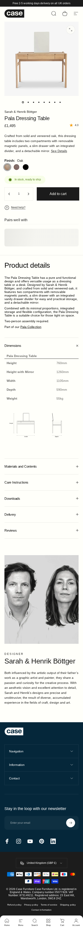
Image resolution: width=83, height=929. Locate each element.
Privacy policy (31, 905)
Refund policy (14, 905)
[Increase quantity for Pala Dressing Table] (28, 193)
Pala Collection (30, 327)
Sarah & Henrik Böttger (20, 111)
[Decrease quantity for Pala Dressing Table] (9, 193)
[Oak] (7, 167)
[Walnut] (16, 167)
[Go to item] (23, 102)
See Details (59, 151)
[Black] (26, 167)
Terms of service (49, 905)
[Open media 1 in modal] (70, 29)
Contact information (41, 910)
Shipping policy (68, 905)
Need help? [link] (18, 207)
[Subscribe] (70, 822)
